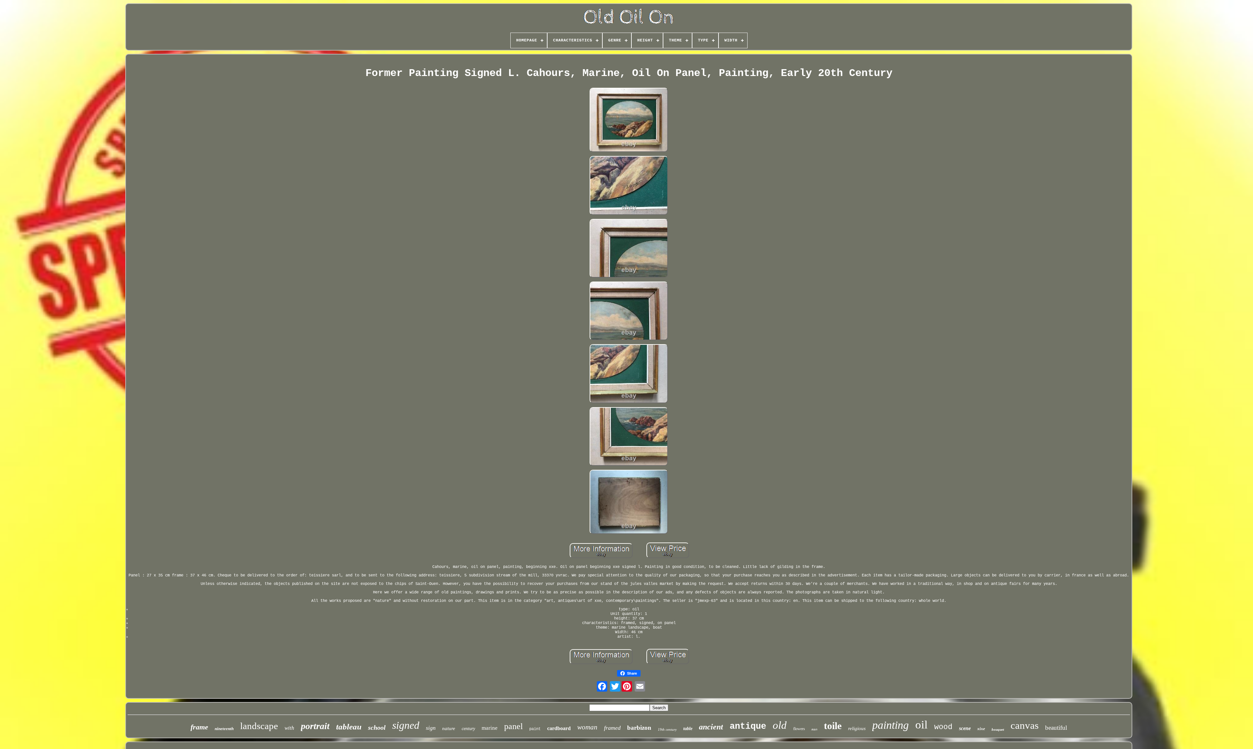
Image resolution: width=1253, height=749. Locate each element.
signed (405, 725)
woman (587, 727)
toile (833, 725)
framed (612, 728)
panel (513, 726)
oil (921, 724)
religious (857, 728)
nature (448, 728)
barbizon (639, 727)
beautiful (1056, 727)
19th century (667, 729)
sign (431, 728)
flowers (799, 728)
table (687, 728)
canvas (1025, 725)
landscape (259, 726)
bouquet (998, 729)
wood (943, 727)
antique (748, 726)
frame (199, 727)
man (814, 729)
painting (890, 725)
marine (490, 728)
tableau (349, 726)
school (377, 727)
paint (535, 729)
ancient (711, 727)
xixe (981, 728)
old (780, 725)
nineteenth (224, 728)
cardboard (559, 728)
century (468, 728)
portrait (315, 726)
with (289, 728)
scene (965, 728)
